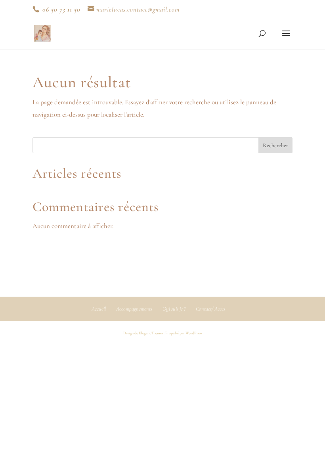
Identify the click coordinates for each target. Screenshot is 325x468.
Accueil (99, 308)
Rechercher (275, 145)
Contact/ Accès (210, 308)
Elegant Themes (151, 333)
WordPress (193, 333)
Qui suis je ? (173, 308)
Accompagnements (134, 308)
